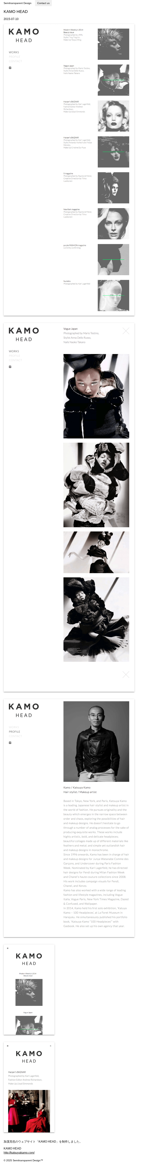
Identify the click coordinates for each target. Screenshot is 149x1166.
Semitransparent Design (17, 3)
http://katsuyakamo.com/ (19, 1152)
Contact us (43, 3)
